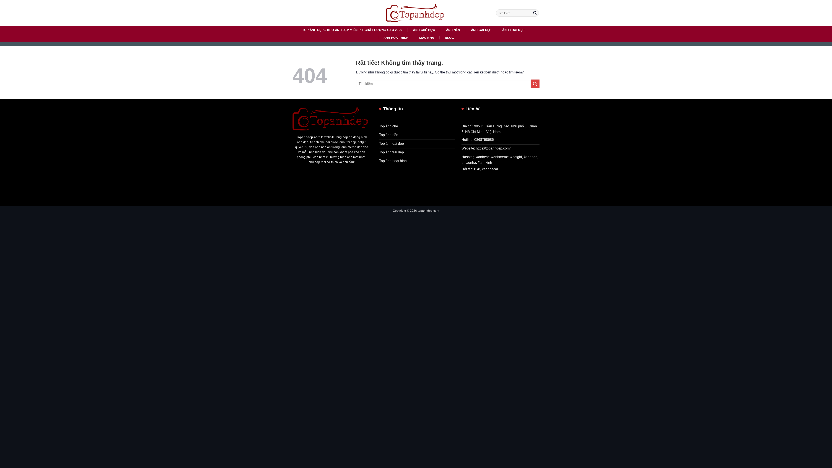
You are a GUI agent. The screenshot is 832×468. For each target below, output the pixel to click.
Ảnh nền (453, 30)
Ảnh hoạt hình (396, 37)
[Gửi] (535, 13)
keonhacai (490, 169)
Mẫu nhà (426, 37)
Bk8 (477, 169)
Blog (449, 37)
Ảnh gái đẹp (481, 30)
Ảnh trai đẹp (513, 30)
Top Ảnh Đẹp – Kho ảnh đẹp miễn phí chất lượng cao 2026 (352, 30)
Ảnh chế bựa (424, 30)
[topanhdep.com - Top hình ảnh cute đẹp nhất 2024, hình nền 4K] (416, 13)
